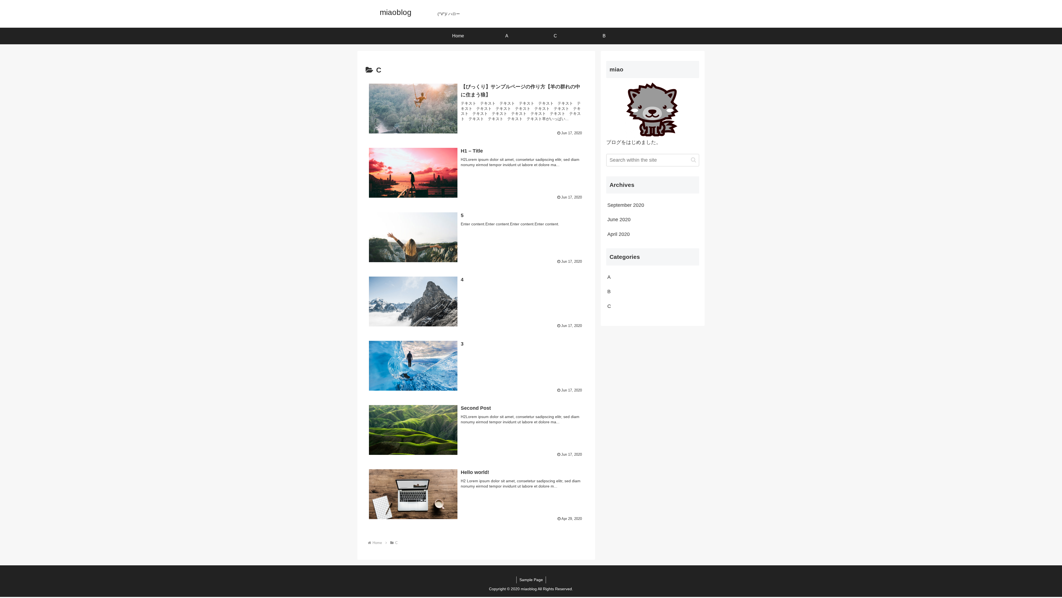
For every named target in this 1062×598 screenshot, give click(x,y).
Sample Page (531, 580)
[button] (693, 160)
